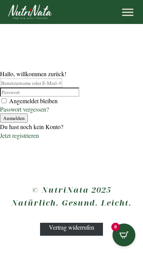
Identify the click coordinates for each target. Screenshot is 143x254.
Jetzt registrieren (19, 135)
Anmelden (14, 118)
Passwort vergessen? (24, 109)
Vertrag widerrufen (71, 227)
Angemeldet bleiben (33, 101)
